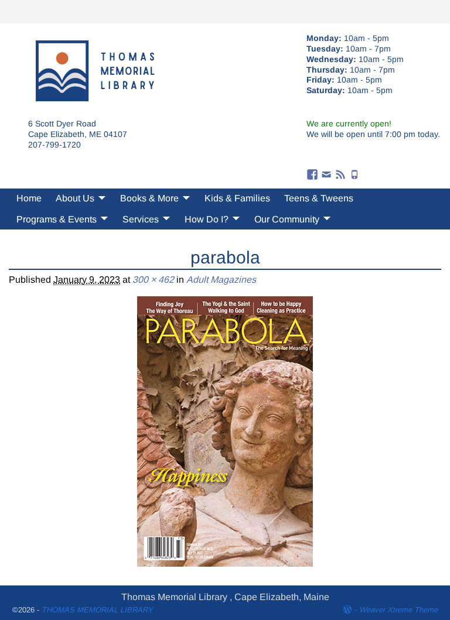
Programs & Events (56, 219)
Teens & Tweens (318, 198)
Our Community (286, 219)
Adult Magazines (221, 280)
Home (29, 198)
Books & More (149, 198)
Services (140, 219)
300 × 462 (153, 280)
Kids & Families (237, 198)
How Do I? (207, 219)
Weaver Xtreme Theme (398, 609)
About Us (75, 198)
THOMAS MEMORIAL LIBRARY (97, 609)
